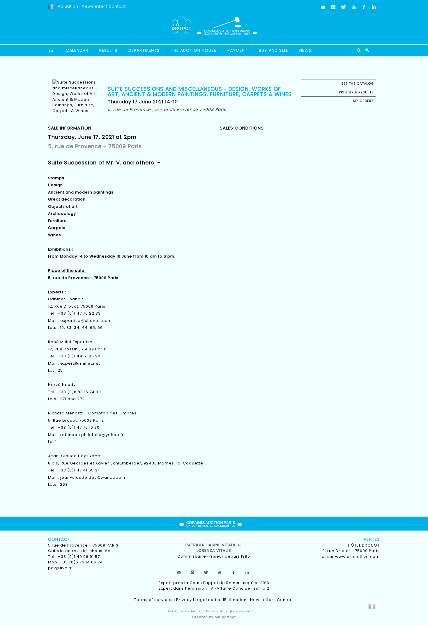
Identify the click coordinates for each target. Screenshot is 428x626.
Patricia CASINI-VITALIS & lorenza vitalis (213, 548)
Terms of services (153, 599)
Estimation (235, 599)
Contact (117, 6)
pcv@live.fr (60, 568)
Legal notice (208, 599)
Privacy (184, 599)
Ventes (372, 539)
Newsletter (93, 6)
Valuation (68, 6)
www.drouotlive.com (357, 556)
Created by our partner (214, 617)
